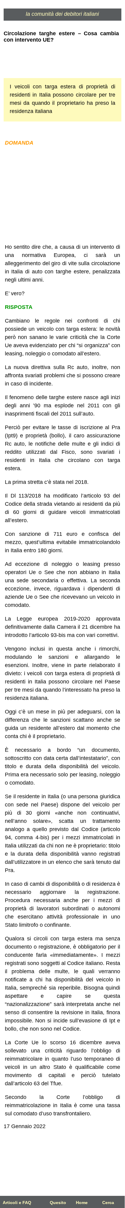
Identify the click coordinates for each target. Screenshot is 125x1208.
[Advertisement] (62, 195)
